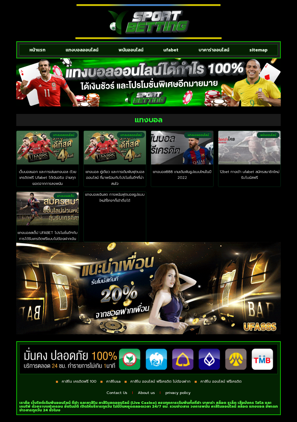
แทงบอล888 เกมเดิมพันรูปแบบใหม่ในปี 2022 (182, 175)
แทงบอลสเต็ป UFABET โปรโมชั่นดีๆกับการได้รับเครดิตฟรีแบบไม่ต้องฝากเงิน (47, 236)
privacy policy (177, 393)
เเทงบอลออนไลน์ (82, 49)
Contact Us (117, 393)
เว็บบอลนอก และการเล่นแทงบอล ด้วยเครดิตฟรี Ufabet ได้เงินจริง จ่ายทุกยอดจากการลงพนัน (47, 177)
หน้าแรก (37, 49)
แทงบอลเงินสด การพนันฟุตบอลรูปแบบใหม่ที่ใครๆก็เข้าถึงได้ (115, 197)
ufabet (170, 49)
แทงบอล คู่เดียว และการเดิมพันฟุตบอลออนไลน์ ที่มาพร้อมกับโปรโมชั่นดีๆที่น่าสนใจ (115, 177)
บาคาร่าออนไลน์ (214, 49)
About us (146, 393)
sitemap (258, 49)
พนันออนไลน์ (131, 49)
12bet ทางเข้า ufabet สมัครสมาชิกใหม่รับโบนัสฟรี (249, 175)
